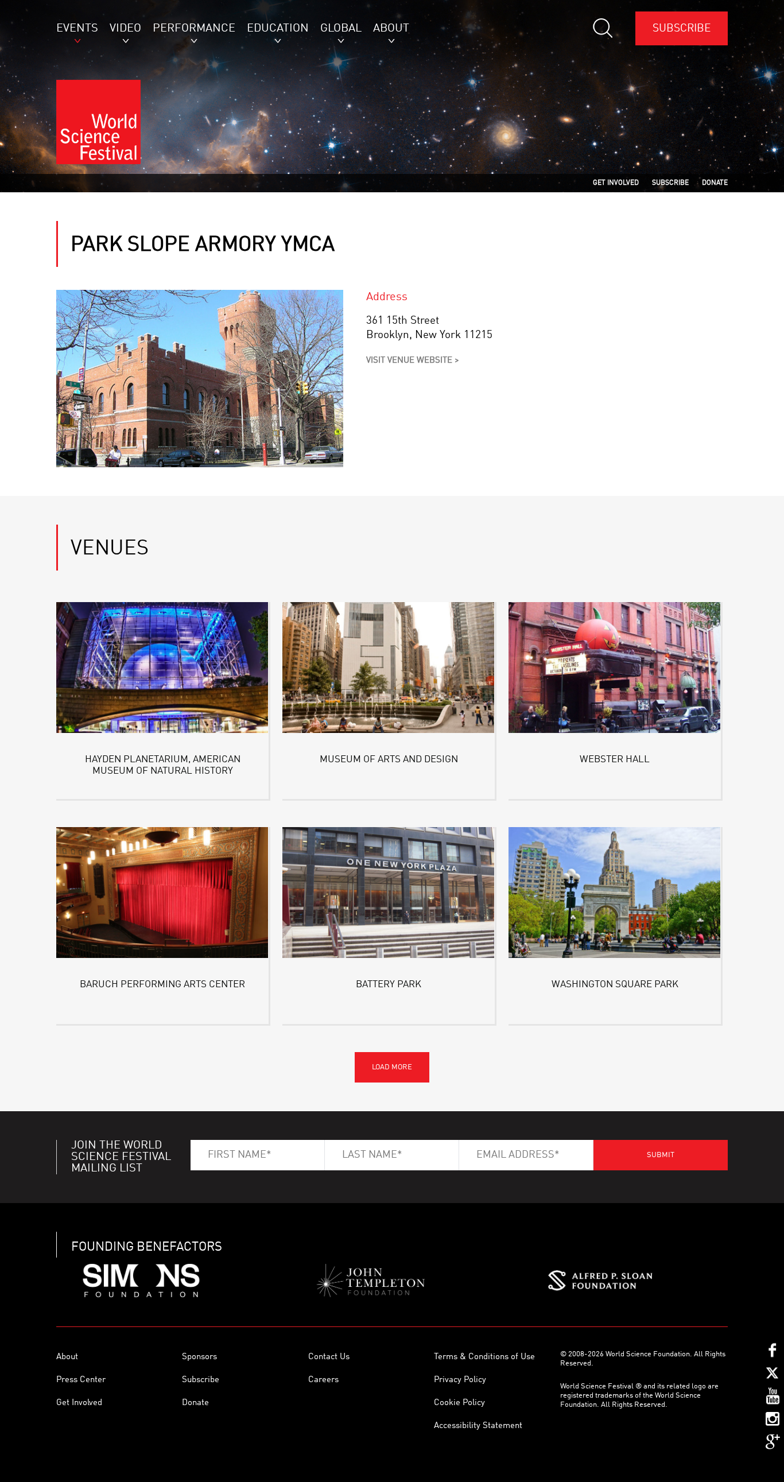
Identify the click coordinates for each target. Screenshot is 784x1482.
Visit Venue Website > (412, 360)
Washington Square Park (615, 985)
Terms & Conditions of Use (484, 1357)
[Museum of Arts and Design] (388, 669)
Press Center (81, 1380)
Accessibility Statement (478, 1426)
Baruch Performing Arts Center (162, 985)
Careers (323, 1380)
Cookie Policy (459, 1403)
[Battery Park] (388, 894)
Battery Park (388, 985)
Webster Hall (615, 760)
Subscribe (682, 28)
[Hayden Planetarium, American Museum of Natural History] (162, 669)
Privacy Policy (460, 1380)
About (67, 1357)
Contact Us (329, 1357)
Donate (195, 1403)
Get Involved (79, 1403)
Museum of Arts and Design (389, 760)
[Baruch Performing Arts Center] (162, 894)
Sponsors (199, 1357)
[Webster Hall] (615, 669)
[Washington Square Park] (615, 894)
